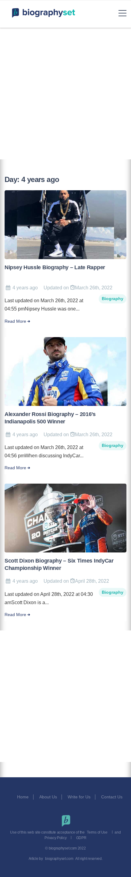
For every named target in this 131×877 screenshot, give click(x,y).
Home (23, 796)
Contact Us (112, 796)
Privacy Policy (55, 838)
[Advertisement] (65, 93)
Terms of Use (97, 832)
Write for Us (79, 796)
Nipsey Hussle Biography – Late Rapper (55, 267)
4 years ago (25, 287)
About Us (48, 796)
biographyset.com (59, 859)
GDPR (81, 838)
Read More (15, 321)
